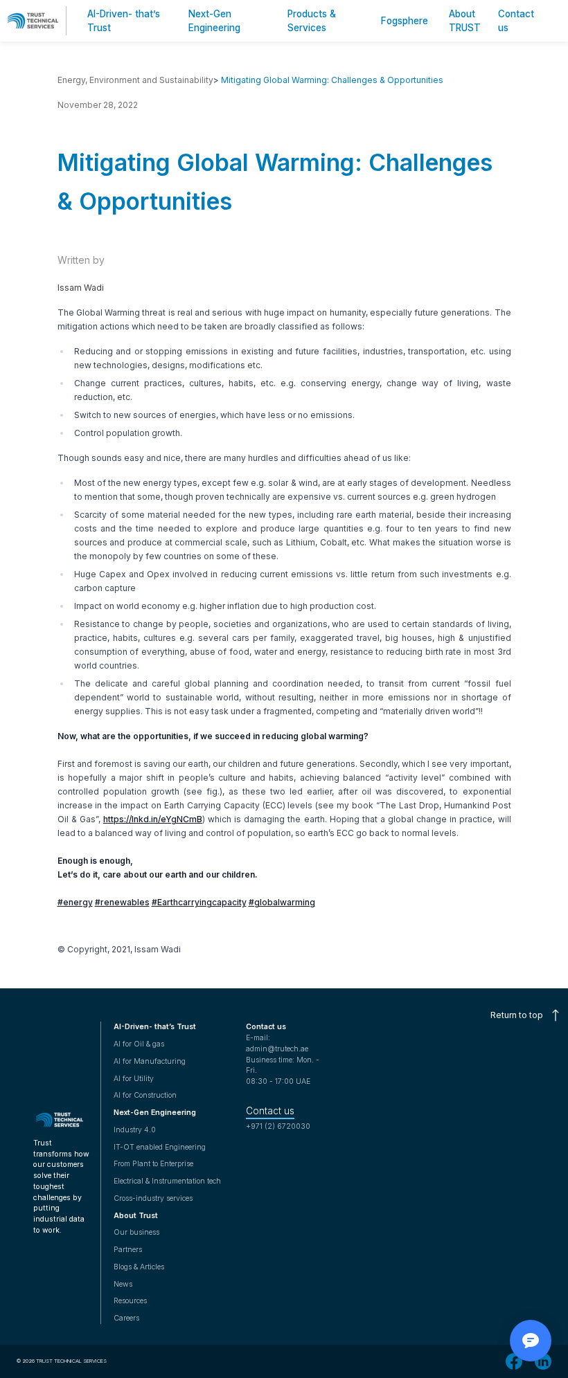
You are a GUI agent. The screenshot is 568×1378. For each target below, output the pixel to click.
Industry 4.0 (135, 1129)
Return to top (516, 1015)
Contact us (270, 1110)
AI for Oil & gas (139, 1044)
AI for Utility (134, 1078)
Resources (130, 1300)
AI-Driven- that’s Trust (155, 1026)
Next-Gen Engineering (155, 1112)
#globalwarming (282, 902)
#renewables (122, 902)
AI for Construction (145, 1095)
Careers (126, 1318)
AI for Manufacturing (150, 1061)
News (123, 1284)
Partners (128, 1249)
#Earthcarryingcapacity (199, 902)
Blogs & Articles (139, 1266)
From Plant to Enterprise (153, 1163)
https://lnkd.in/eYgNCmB (152, 819)
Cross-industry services (153, 1198)
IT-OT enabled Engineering (160, 1147)
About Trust (136, 1215)
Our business (136, 1232)
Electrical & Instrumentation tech (167, 1181)
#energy (75, 902)
